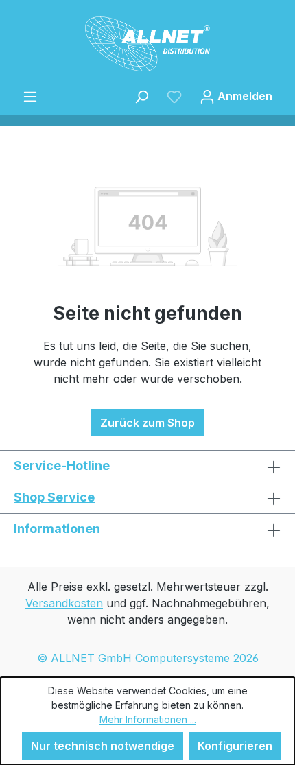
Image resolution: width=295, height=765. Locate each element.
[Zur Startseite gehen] (147, 43)
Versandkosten (64, 603)
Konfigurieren (235, 746)
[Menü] (30, 96)
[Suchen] (141, 96)
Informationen (57, 528)
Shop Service (54, 497)
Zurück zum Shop (147, 422)
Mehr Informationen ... (147, 719)
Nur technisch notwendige (102, 746)
